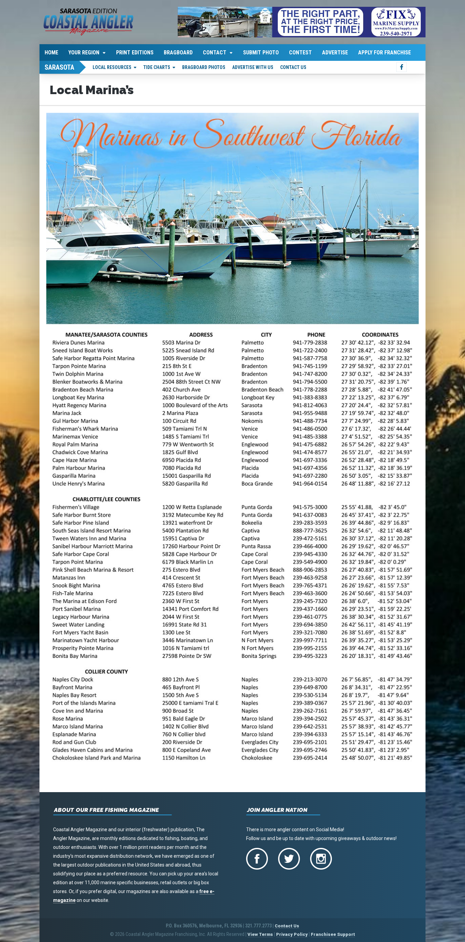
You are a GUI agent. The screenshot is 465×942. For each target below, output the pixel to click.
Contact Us (293, 67)
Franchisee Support (333, 934)
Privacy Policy (292, 934)
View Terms (260, 934)
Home (51, 52)
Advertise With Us (252, 67)
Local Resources (112, 67)
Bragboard (178, 52)
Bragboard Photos (203, 67)
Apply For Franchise (384, 52)
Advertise (335, 52)
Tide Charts (156, 67)
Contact (214, 52)
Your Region (83, 52)
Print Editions (135, 52)
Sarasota (59, 67)
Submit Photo (261, 52)
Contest (300, 52)
